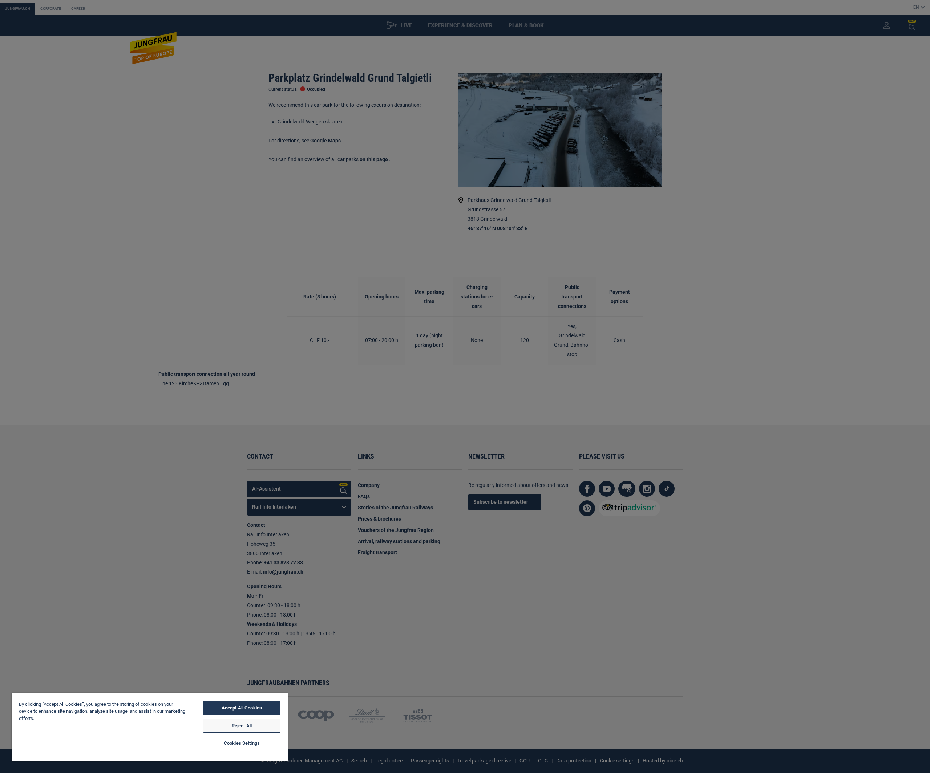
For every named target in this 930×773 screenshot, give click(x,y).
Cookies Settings (242, 743)
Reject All (242, 725)
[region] (150, 727)
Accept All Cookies (242, 708)
